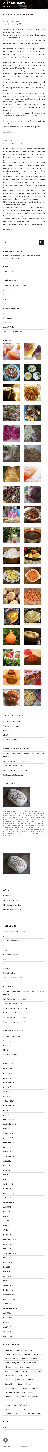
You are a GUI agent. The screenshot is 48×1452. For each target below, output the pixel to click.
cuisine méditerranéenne (31, 1371)
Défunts (30, 1380)
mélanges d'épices (12, 1392)
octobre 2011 (8, 1198)
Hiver (5, 313)
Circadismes (14, 3)
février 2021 (8, 1069)
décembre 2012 (9, 1142)
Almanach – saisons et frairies (14, 286)
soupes (31, 1405)
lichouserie (35, 1388)
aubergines (9, 1350)
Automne (6, 290)
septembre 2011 (9, 1202)
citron (7, 1363)
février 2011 (8, 1230)
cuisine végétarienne (25, 1376)
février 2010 (8, 1285)
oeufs (30, 1392)
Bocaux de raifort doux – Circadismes (17, 754)
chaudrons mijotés (12, 1359)
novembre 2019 (9, 1078)
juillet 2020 (7, 1073)
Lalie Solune (7, 761)
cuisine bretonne (29, 1363)
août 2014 (7, 1110)
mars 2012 (7, 1179)
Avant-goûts (8, 272)
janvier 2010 (8, 1290)
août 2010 (7, 1258)
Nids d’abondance (10, 740)
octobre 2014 (8, 1101)
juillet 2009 (7, 1318)
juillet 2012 (7, 1166)
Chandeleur (38, 1354)
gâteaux (20, 1384)
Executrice (7, 1022)
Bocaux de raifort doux (12, 721)
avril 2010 (7, 1276)
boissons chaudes (11, 1354)
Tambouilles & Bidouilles (12, 332)
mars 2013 (7, 1129)
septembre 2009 (10, 1308)
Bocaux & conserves (11, 295)
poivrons (25, 1397)
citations (34, 1359)
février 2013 (8, 1133)
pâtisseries (25, 1401)
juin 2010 (6, 1267)
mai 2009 (7, 1327)
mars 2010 (7, 1281)
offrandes (8, 1397)
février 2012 (8, 1184)
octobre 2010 (8, 1249)
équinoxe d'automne (12, 1414)
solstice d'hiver (19, 1405)
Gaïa (5, 304)
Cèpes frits (7, 730)
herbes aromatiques (12, 1388)
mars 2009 (7, 1336)
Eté (4, 299)
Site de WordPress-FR (12, 910)
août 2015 (7, 1096)
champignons (26, 1354)
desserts (20, 1380)
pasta (17, 1397)
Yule (25, 1409)
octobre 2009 (8, 1304)
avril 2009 (7, 1332)
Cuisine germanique (12, 1371)
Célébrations (9, 1380)
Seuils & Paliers (9, 327)
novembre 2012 (9, 1147)
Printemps (7, 323)
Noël (24, 1392)
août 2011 (7, 1207)
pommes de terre (11, 1401)
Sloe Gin (6, 735)
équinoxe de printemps (31, 1414)
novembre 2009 (9, 1299)
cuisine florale (25, 1367)
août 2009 (7, 1313)
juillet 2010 (7, 1262)
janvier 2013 (8, 1138)
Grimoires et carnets (11, 309)
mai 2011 (6, 1216)
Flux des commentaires (12, 905)
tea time (8, 1409)
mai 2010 (6, 1272)
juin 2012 (6, 1170)
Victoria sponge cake (11, 726)
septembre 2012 (9, 1156)
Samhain (8, 1405)
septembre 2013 (9, 1124)
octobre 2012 (8, 1152)
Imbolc (25, 1388)
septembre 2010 (9, 1253)
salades (35, 1401)
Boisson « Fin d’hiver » (14, 143)
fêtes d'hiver (9, 1384)
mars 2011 (7, 1225)
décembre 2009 (9, 1295)
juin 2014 (6, 1115)
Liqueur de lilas (22, 761)
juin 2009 (6, 1322)
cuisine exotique (11, 1367)
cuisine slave (9, 1376)
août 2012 (7, 1161)
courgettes (16, 1363)
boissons (28, 1350)
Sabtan (6, 775)
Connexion (7, 896)
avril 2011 (7, 1221)
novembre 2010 (9, 1244)
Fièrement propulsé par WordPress (16, 1446)
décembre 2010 (9, 1239)
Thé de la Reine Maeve (14, 24)
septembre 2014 (9, 1106)
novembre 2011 (9, 1193)
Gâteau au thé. (22, 770)
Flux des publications (11, 900)
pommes (35, 1397)
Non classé (7, 318)
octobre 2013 (8, 1119)
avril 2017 (7, 1087)
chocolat (24, 1359)
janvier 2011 (8, 1235)
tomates (17, 1409)
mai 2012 (6, 1175)
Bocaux (19, 1350)
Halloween (30, 1384)
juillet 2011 (7, 1212)
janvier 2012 (8, 1189)
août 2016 (7, 1092)
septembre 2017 (9, 1083)
